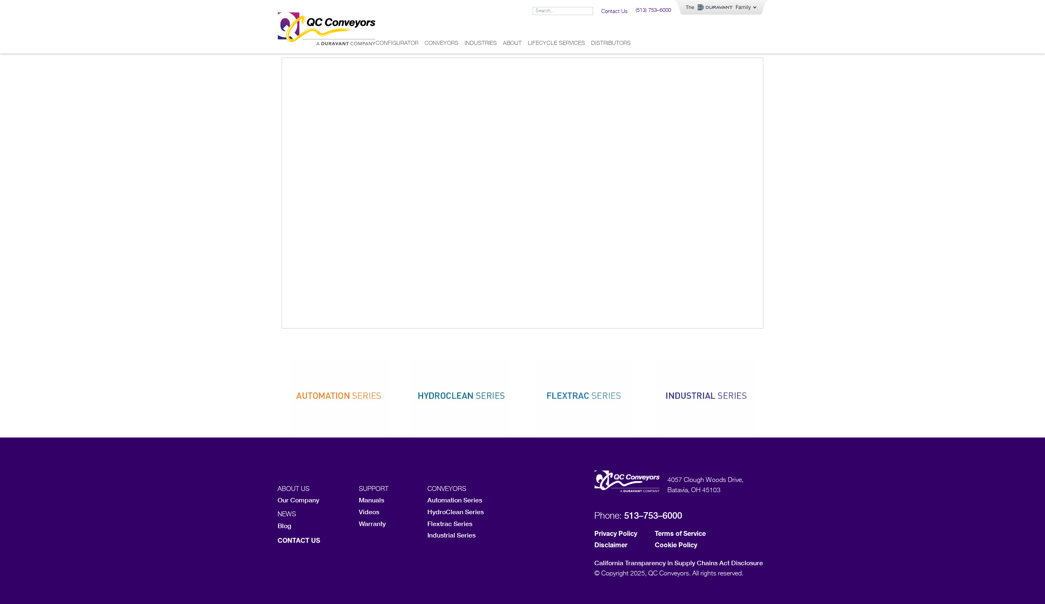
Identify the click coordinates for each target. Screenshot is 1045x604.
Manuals (371, 500)
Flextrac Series (449, 523)
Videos (369, 511)
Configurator (397, 43)
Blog (284, 525)
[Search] (589, 11)
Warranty (372, 523)
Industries (481, 43)
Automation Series (454, 500)
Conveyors (441, 43)
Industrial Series (451, 535)
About (512, 43)
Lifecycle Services (556, 43)
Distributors (611, 43)
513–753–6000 (653, 515)
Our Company (298, 500)
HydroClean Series (455, 511)
